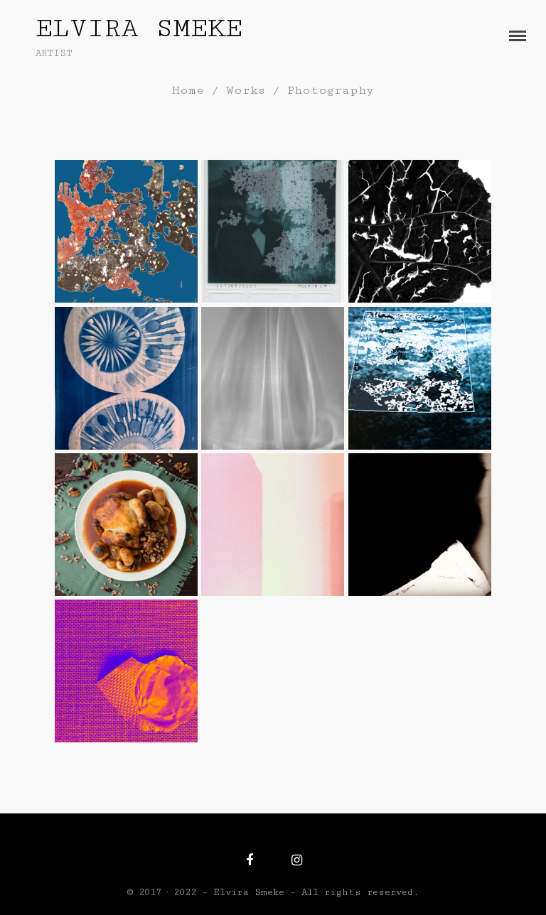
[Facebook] (249, 860)
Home (188, 90)
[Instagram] (297, 860)
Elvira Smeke (139, 28)
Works (245, 90)
